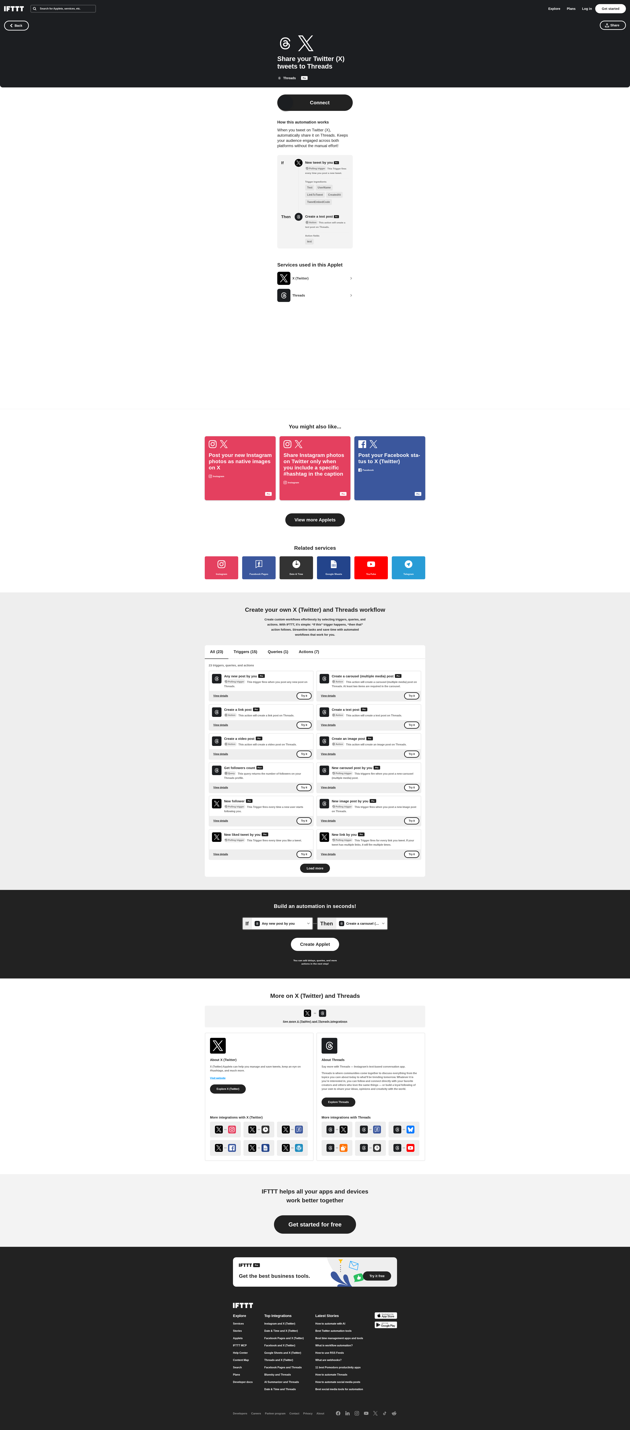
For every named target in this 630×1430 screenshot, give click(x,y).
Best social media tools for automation (339, 1389)
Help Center (240, 1352)
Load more (315, 868)
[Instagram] (357, 1413)
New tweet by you (319, 162)
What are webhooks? (328, 1360)
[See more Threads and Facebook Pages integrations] (370, 1129)
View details (220, 695)
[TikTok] (385, 1413)
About (320, 1413)
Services (238, 1323)
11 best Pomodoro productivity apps (338, 1367)
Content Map (241, 1360)
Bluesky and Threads (277, 1374)
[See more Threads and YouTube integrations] (403, 1148)
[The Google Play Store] (386, 1325)
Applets (238, 1338)
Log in (587, 8)
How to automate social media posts (337, 1382)
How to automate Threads (331, 1374)
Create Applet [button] (315, 944)
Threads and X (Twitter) (278, 1360)
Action (339, 681)
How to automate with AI (330, 1323)
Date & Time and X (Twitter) (281, 1330)
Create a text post (319, 216)
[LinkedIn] (347, 1413)
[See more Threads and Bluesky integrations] (403, 1129)
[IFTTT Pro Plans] (304, 79)
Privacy (308, 1413)
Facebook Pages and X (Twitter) (284, 1338)
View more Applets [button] (315, 519)
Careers (256, 1413)
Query (231, 773)
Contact (294, 1413)
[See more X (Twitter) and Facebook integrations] (225, 1148)
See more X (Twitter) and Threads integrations (315, 1021)
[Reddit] (394, 1413)
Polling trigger (236, 681)
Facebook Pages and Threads (283, 1367)
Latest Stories (327, 1316)
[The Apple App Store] (386, 1316)
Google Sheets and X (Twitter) (282, 1352)
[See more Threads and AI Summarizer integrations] (337, 1148)
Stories (237, 1330)
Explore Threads (338, 1102)
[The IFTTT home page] (14, 9)
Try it (304, 696)
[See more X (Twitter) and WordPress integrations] (292, 1148)
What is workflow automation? (334, 1345)
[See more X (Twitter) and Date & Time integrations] (258, 1129)
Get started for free (315, 1224)
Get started (610, 8)
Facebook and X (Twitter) (279, 1345)
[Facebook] (338, 1413)
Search (237, 1367)
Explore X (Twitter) (228, 1089)
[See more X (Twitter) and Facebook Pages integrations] (292, 1129)
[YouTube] (366, 1413)
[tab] (216, 652)
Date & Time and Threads (280, 1389)
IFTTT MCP (240, 1345)
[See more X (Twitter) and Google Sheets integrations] (258, 1148)
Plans (571, 8)
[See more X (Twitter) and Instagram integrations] (225, 1129)
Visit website (218, 1078)
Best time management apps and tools (339, 1338)
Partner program (275, 1413)
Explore (554, 8)
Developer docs (243, 1382)
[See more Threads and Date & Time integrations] (370, 1148)
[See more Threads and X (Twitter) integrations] (337, 1129)
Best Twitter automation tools (333, 1330)
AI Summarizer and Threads (281, 1382)
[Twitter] (375, 1413)
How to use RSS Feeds (329, 1352)
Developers (240, 1413)
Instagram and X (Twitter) (279, 1323)
